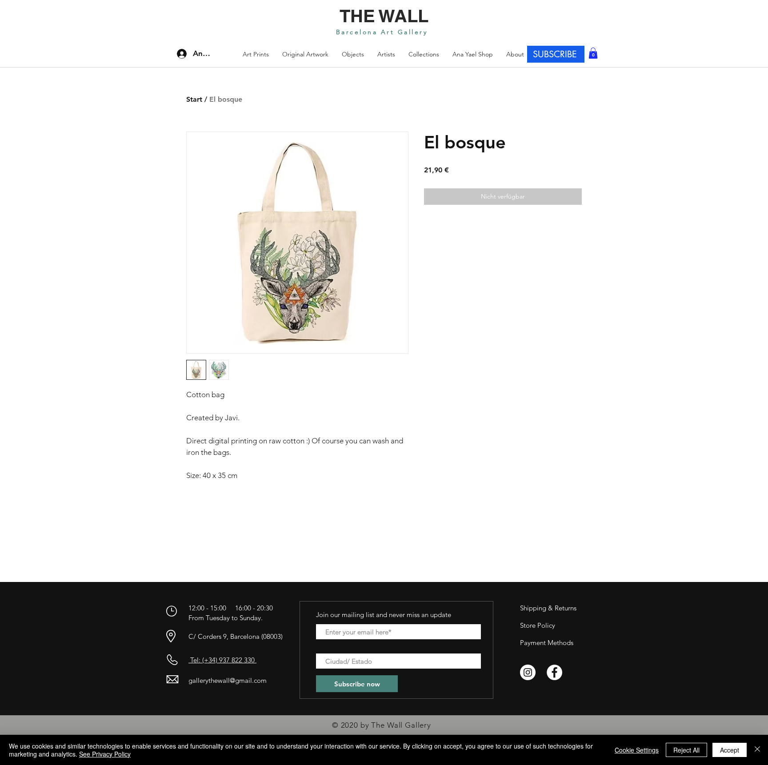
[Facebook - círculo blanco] (554, 672)
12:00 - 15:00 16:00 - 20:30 (231, 608)
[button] (424, 54)
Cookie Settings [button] (637, 749)
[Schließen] (757, 750)
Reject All (686, 749)
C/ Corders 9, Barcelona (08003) (235, 636)
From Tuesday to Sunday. (225, 618)
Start (194, 99)
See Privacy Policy (105, 753)
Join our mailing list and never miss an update (383, 614)
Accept (729, 749)
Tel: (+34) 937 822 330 (222, 660)
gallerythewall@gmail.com (227, 680)
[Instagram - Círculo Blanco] (528, 672)
